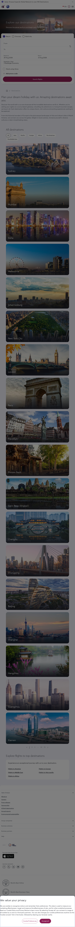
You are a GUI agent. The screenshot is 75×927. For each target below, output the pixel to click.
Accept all (45, 921)
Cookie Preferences (30, 921)
